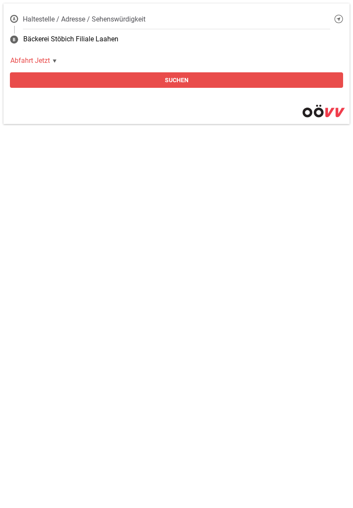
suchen (177, 80)
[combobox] (176, 19)
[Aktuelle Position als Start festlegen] (338, 19)
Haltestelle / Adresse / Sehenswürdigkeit (84, 19)
